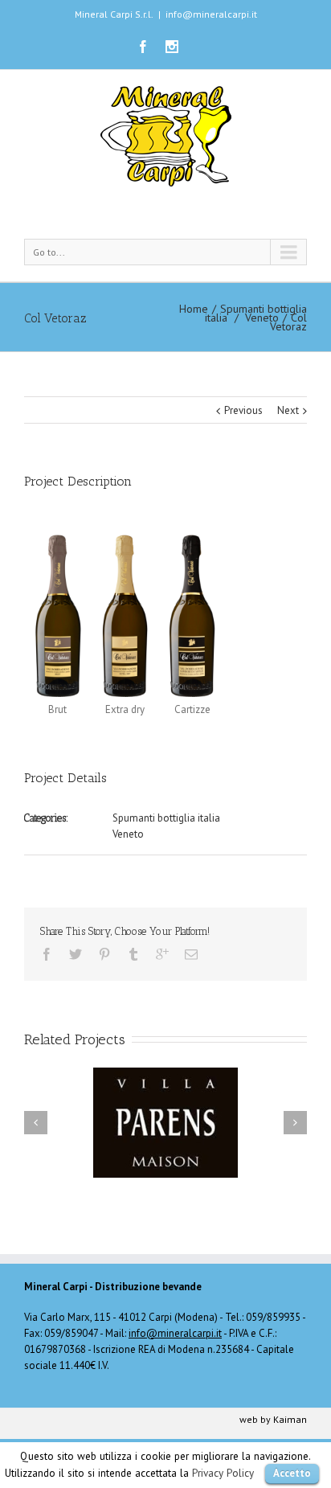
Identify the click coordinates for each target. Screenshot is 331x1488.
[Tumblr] (133, 954)
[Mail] (191, 954)
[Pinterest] (104, 954)
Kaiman (290, 1419)
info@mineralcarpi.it (211, 14)
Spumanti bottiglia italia (166, 818)
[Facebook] (143, 46)
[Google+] (162, 954)
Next (288, 410)
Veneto (262, 317)
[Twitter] (75, 954)
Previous (243, 410)
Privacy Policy (223, 1472)
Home (193, 308)
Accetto (292, 1473)
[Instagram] (172, 46)
